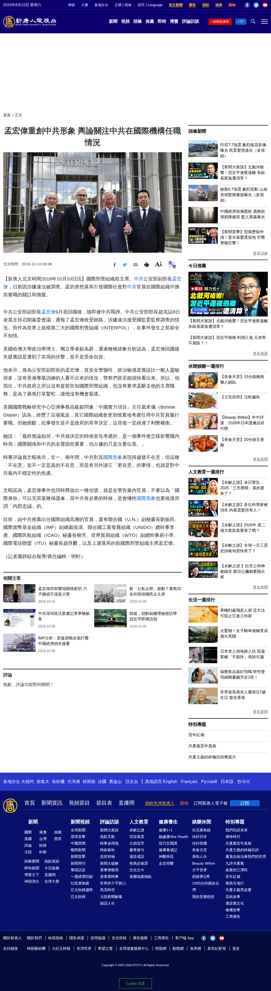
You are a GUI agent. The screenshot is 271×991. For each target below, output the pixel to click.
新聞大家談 (109, 830)
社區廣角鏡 (80, 883)
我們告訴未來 (236, 830)
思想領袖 (107, 856)
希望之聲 (105, 948)
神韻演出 (31, 881)
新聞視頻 (80, 821)
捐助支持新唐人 (160, 803)
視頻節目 (79, 803)
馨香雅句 (136, 850)
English (170, 781)
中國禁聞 (78, 843)
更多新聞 (260, 459)
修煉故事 (232, 910)
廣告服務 (140, 938)
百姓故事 (232, 897)
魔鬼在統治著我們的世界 (245, 856)
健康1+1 (166, 830)
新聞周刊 (78, 863)
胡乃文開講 (168, 843)
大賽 (84, 5)
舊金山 (115, 781)
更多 (236, 948)
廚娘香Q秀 (201, 876)
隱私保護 (76, 938)
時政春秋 (107, 850)
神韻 (71, 5)
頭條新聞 (197, 131)
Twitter (256, 5)
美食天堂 (199, 850)
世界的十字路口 (113, 883)
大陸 (28, 852)
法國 (102, 781)
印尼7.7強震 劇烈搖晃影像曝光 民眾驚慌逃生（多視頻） (243, 150)
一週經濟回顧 (82, 876)
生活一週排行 (201, 599)
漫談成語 (136, 856)
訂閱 (245, 803)
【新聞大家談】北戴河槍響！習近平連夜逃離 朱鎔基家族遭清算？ (242, 172)
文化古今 (136, 870)
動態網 (178, 948)
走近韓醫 (166, 863)
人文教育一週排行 (206, 471)
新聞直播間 (221, 22)
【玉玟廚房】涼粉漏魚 (240, 397)
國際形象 (112, 457)
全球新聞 (78, 830)
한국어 (243, 781)
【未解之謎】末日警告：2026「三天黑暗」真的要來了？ (242, 488)
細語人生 (107, 903)
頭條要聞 (31, 861)
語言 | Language (150, 5)
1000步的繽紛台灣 (205, 886)
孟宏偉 (48, 312)
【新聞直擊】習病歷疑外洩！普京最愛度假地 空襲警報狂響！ (242, 237)
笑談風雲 (136, 837)
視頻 (125, 21)
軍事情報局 (109, 870)
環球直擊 (78, 837)
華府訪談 (78, 870)
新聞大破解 (109, 863)
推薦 (150, 21)
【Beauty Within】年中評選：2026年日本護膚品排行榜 (242, 423)
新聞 (113, 21)
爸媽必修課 (138, 863)
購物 (232, 5)
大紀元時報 (61, 948)
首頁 (7, 115)
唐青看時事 (109, 876)
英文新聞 (176, 5)
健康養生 (168, 821)
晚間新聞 (78, 850)
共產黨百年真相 (202, 746)
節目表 (104, 803)
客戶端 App (184, 938)
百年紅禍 (196, 734)
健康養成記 (168, 850)
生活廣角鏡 (201, 830)
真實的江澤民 (236, 870)
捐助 (205, 5)
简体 (128, 5)
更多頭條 (260, 253)
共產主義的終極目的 (242, 850)
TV (242, 22)
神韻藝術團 (36, 948)
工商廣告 (232, 916)
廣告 (192, 5)
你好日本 (199, 837)
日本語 (227, 781)
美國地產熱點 (140, 876)
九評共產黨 (234, 863)
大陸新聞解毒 (111, 897)
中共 (138, 279)
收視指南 (55, 938)
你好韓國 (199, 843)
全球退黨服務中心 (134, 948)
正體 (118, 5)
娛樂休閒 (201, 821)
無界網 (195, 948)
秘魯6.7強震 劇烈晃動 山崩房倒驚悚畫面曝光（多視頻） (243, 194)
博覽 (174, 21)
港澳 (43, 832)
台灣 (43, 839)
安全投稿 (119, 938)
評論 (28, 845)
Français (189, 781)
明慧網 (160, 948)
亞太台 (131, 781)
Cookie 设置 (135, 983)
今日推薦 (197, 265)
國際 (28, 832)
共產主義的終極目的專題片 (212, 757)
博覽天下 (31, 875)
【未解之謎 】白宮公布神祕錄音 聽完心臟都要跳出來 (242, 571)
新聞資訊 (51, 803)
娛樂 (58, 832)
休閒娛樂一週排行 (206, 366)
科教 (43, 852)
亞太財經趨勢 (82, 890)
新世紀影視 (216, 948)
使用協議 (98, 938)
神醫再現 (166, 856)
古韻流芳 (136, 843)
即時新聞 (31, 868)
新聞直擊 (78, 856)
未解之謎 (136, 830)
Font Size (158, 264)
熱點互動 (107, 837)
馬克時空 (107, 890)
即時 (162, 21)
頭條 (137, 21)
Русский (209, 781)
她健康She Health (173, 837)
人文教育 (138, 821)
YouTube (265, 5)
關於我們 (34, 938)
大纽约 (27, 781)
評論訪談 (190, 21)
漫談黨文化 (234, 903)
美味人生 (199, 856)
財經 (43, 845)
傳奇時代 (232, 837)
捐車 (218, 5)
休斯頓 (89, 781)
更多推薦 (260, 353)
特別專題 (197, 724)
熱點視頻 (51, 861)
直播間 (126, 803)
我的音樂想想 (203, 897)
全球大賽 (51, 881)
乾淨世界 (84, 948)
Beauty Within (203, 863)
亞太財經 (78, 897)
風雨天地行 (234, 883)
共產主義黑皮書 (238, 890)
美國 (28, 839)
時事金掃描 (109, 843)
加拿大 (43, 781)
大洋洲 (73, 781)
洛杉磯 (58, 781)
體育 (58, 839)
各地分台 (101, 5)
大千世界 (199, 870)
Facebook (247, 5)
